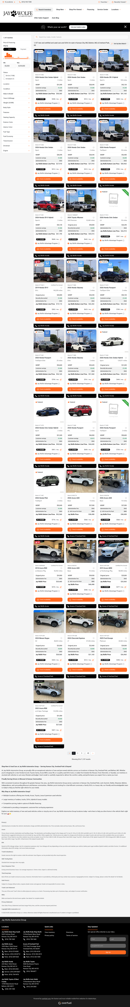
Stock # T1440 (72, 145)
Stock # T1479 (39, 425)
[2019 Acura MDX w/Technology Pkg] (113, 551)
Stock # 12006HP (73, 215)
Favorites (104, 2)
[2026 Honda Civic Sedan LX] (113, 200)
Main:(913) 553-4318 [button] (33, 951)
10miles (124, 501)
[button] (9, 2)
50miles (124, 150)
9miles (92, 501)
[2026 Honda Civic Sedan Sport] (81, 60)
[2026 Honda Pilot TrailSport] (49, 481)
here (33, 905)
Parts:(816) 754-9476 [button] (11, 974)
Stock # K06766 (104, 495)
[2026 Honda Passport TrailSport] (113, 130)
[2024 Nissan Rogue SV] (49, 621)
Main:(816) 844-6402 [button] (11, 969)
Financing (90, 9)
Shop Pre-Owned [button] (75, 9)
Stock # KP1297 (39, 706)
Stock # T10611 (39, 285)
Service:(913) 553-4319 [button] (34, 954)
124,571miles (122, 360)
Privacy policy (49, 935)
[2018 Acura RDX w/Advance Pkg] (49, 551)
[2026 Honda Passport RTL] (81, 411)
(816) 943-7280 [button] (26, 2)
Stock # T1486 (104, 75)
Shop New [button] (60, 9)
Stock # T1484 (104, 145)
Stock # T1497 (39, 495)
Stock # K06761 (72, 565)
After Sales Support (41, 18)
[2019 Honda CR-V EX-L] (49, 270)
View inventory (50, 932)
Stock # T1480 (72, 355)
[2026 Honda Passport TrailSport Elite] (113, 270)
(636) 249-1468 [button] (10, 989)
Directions (69, 932)
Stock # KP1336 (104, 565)
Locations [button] (115, 9)
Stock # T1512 (104, 215)
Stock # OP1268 (72, 635)
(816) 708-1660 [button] (10, 939)
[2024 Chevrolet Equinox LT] (81, 621)
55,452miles (58, 571)
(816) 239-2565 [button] (31, 987)
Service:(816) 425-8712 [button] (12, 954)
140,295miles (57, 290)
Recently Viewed (119, 2)
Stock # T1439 (104, 425)
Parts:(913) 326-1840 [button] (33, 957)
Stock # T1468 (72, 425)
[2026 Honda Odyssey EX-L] (81, 270)
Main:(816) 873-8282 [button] (11, 951)
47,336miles (90, 641)
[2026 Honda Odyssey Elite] (81, 341)
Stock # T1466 (39, 75)
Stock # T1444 (104, 355)
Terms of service (72, 935)
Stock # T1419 (104, 285)
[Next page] (93, 753)
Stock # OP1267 (104, 635)
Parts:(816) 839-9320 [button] (11, 957)
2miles (59, 80)
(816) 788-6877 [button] (31, 971)
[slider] (3, 58)
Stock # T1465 (72, 75)
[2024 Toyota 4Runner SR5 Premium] (81, 200)
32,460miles (90, 220)
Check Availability (45, 109)
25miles (59, 360)
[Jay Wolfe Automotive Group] (18, 13)
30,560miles (123, 641)
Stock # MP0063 (40, 565)
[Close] (125, 27)
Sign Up (108, 952)
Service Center (102, 9)
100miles (123, 80)
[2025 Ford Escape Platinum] (113, 621)
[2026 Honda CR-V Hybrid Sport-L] (113, 60)
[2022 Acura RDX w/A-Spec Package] (49, 691)
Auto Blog (55, 18)
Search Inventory (45, 10)
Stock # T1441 (39, 355)
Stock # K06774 (72, 495)
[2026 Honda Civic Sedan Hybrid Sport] (49, 60)
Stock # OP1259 (40, 635)
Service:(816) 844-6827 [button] (12, 972)
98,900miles (123, 571)
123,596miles (57, 711)
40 (88, 753)
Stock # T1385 (72, 285)
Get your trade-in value (78, 27)
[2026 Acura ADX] (81, 481)
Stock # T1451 (39, 215)
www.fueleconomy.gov (28, 848)
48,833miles (58, 641)
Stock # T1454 (39, 145)
